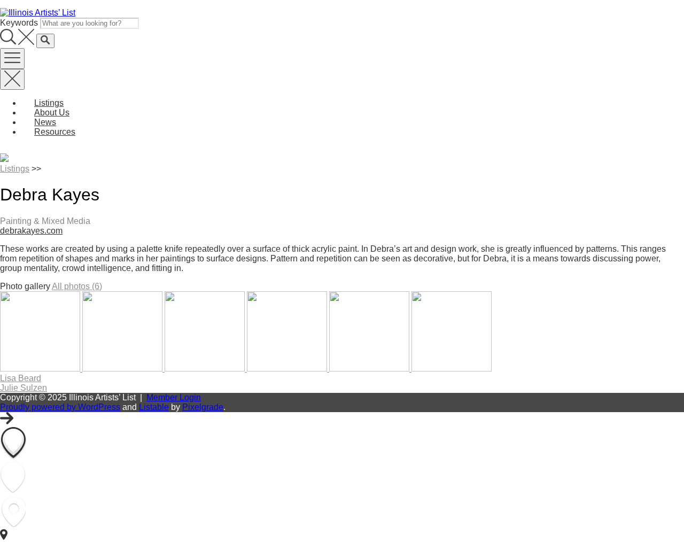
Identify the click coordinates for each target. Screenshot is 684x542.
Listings (49, 102)
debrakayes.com (31, 230)
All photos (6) (77, 286)
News (45, 122)
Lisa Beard (20, 378)
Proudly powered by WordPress (60, 407)
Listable (154, 407)
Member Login (173, 397)
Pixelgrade (202, 407)
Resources (54, 131)
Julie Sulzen (23, 387)
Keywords (19, 22)
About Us (51, 112)
